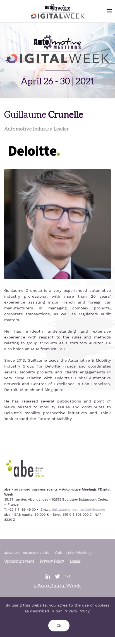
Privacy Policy (52, 561)
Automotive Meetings (73, 553)
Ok (59, 625)
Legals (75, 561)
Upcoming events (19, 561)
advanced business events (26, 553)
